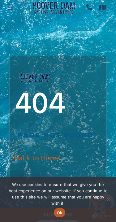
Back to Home (37, 158)
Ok (59, 212)
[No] (108, 199)
